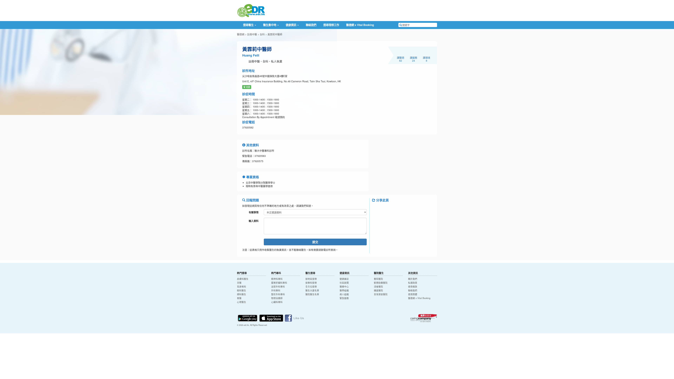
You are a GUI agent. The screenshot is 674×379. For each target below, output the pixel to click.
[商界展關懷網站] (423, 318)
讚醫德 (400, 59)
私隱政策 (412, 282)
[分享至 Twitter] (385, 208)
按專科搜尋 (311, 282)
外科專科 (275, 290)
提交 (315, 242)
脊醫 (239, 298)
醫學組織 (344, 290)
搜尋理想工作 (331, 25)
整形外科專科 (278, 294)
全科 (262, 34)
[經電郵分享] (403, 208)
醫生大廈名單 (312, 290)
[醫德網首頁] (251, 10)
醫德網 (240, 34)
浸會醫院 (378, 286)
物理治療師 (277, 298)
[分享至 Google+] (394, 208)
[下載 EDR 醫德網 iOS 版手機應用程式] (271, 318)
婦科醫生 (241, 294)
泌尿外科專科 (278, 286)
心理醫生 (241, 302)
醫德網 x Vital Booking (360, 25)
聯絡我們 (311, 25)
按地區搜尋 (311, 278)
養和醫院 (378, 278)
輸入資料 (254, 220)
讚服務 (413, 59)
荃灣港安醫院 (381, 294)
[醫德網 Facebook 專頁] (294, 318)
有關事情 (254, 212)
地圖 (247, 86)
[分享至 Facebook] (376, 208)
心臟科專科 (277, 302)
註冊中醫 (252, 34)
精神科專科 (277, 278)
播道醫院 (378, 290)
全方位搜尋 (311, 286)
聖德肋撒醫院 (381, 282)
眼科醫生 (241, 290)
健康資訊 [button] (291, 25)
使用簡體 (412, 294)
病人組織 (344, 294)
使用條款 (412, 286)
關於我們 (412, 278)
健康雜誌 (344, 278)
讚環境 (426, 59)
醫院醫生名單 (312, 294)
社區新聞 (344, 282)
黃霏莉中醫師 (274, 34)
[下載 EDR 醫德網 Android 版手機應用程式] (248, 318)
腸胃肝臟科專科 (279, 282)
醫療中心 (344, 286)
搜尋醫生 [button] (248, 25)
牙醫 (239, 282)
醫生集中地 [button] (270, 25)
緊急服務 (344, 298)
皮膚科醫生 (242, 278)
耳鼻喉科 (241, 286)
